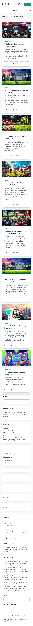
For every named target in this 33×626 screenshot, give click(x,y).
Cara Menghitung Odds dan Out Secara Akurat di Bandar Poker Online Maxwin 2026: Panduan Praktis (16, 563)
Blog (24, 615)
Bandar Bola (7, 41)
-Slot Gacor (6, 462)
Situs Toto (6, 478)
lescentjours (11, 4)
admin (7, 63)
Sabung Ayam (8, 461)
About (14, 615)
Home (9, 615)
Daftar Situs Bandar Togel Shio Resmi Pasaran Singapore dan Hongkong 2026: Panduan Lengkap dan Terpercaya (16, 588)
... (21, 58)
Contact (19, 615)
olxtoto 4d (6, 488)
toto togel (6, 497)
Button (27, 4)
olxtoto (5, 507)
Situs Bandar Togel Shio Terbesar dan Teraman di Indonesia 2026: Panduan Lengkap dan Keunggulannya (15, 577)
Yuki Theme (18, 620)
